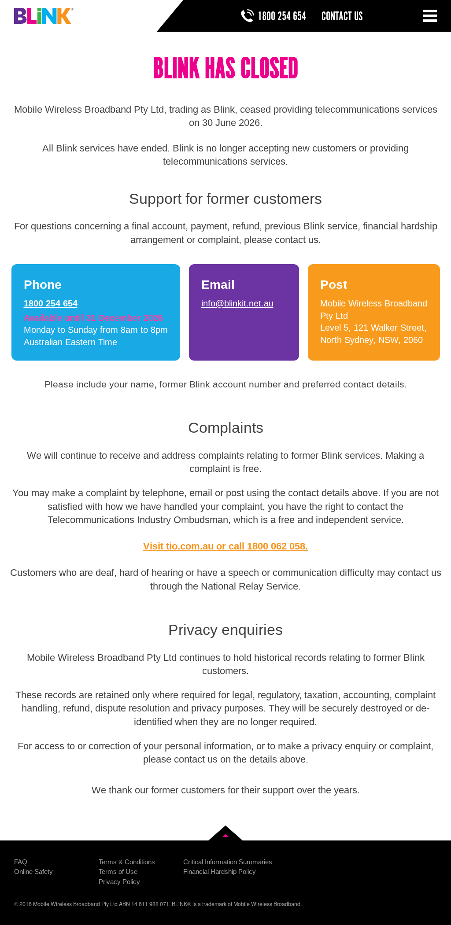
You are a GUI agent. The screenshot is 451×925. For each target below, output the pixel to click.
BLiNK (44, 16)
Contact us (342, 17)
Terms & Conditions (127, 862)
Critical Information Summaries (227, 862)
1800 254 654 (282, 17)
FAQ (20, 862)
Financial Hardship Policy (219, 871)
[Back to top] (225, 832)
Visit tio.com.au (178, 546)
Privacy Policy (119, 881)
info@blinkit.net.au (237, 303)
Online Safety (33, 871)
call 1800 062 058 (267, 546)
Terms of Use (118, 871)
